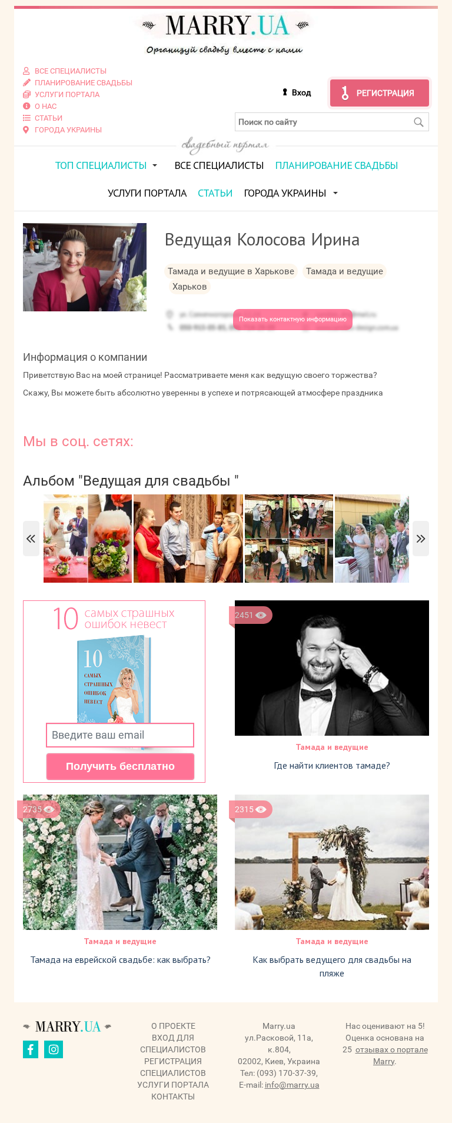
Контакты (173, 1096)
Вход (301, 92)
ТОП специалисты (101, 165)
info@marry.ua (292, 1084)
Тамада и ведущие (331, 747)
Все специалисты (219, 165)
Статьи (215, 193)
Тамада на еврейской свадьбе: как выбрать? (120, 959)
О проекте (173, 1026)
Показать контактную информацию (293, 319)
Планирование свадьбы (336, 165)
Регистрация (385, 93)
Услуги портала (147, 193)
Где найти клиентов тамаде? (332, 765)
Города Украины (285, 193)
